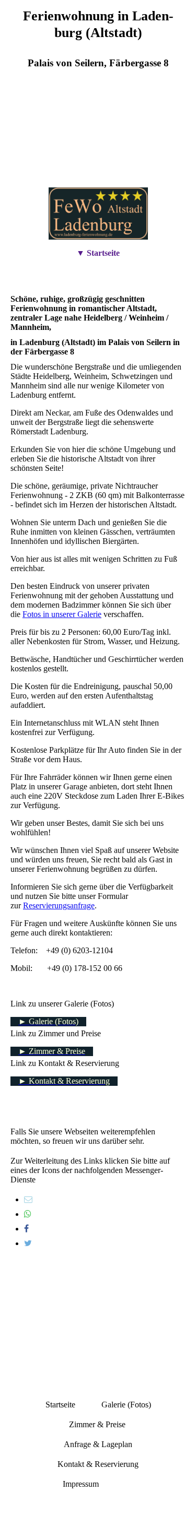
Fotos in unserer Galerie (61, 614)
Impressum (82, 1483)
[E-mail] (28, 1199)
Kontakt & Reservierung (98, 1464)
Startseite (60, 1404)
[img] (98, 136)
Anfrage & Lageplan (98, 1444)
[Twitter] (28, 1243)
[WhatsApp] (27, 1214)
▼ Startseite (98, 252)
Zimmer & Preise (97, 1424)
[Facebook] (26, 1228)
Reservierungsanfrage (59, 905)
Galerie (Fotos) (126, 1404)
